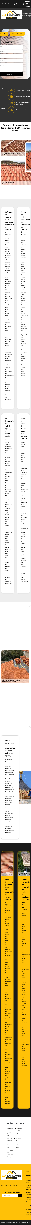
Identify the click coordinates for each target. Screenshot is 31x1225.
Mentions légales (25, 1222)
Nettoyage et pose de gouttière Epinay (10, 1132)
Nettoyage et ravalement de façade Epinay (19, 1143)
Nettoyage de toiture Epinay (19, 1131)
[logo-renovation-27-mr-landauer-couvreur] (11, 14)
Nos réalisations (17, 33)
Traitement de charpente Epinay (10, 1154)
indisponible (19, 4)
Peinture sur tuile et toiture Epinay (9, 1143)
